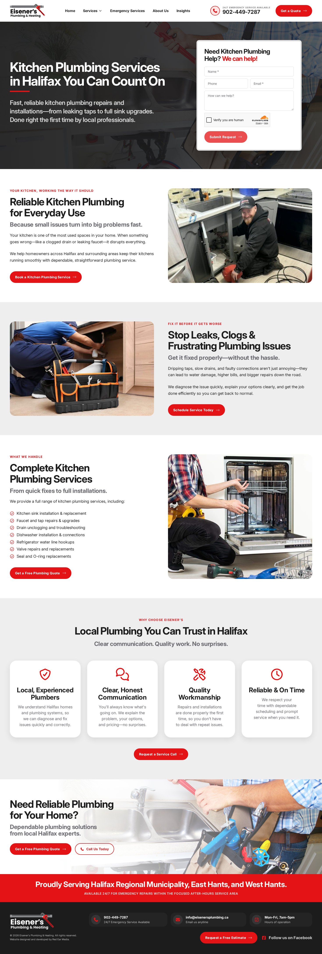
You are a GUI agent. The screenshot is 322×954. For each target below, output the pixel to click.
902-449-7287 (241, 12)
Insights (183, 11)
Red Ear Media (60, 939)
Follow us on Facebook (290, 937)
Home (70, 11)
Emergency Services (127, 11)
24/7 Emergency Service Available (246, 7)
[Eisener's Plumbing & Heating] (27, 11)
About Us (161, 11)
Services (90, 11)
